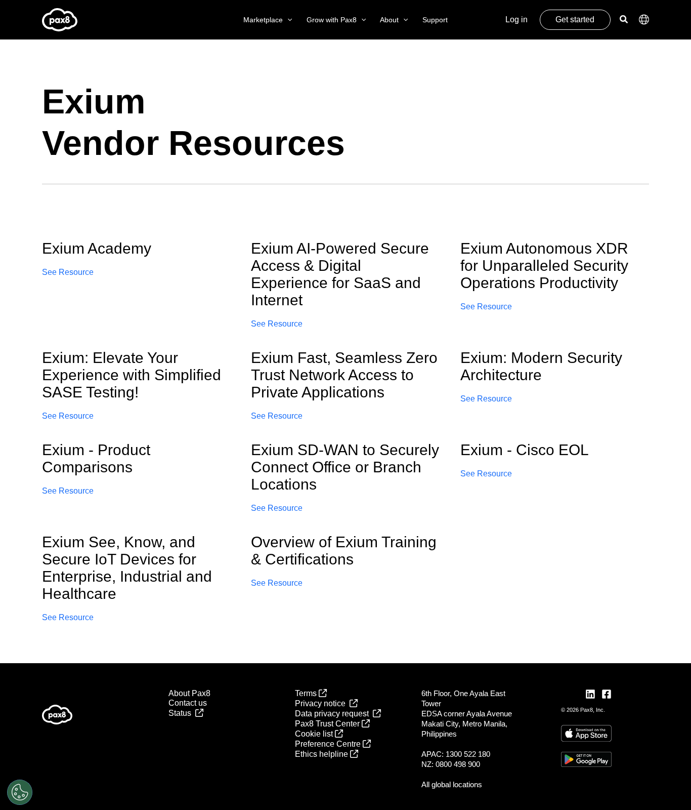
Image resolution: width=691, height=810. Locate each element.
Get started (574, 19)
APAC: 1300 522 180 (455, 754)
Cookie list (315, 734)
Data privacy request (334, 713)
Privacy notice (322, 703)
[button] (287, 20)
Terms (307, 693)
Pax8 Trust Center (328, 723)
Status (181, 713)
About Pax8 (189, 693)
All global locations (451, 784)
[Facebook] (606, 694)
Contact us (187, 703)
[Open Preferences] (19, 792)
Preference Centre (329, 744)
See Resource (68, 272)
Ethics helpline (322, 754)
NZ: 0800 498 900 (450, 764)
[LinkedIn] (590, 694)
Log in (516, 19)
